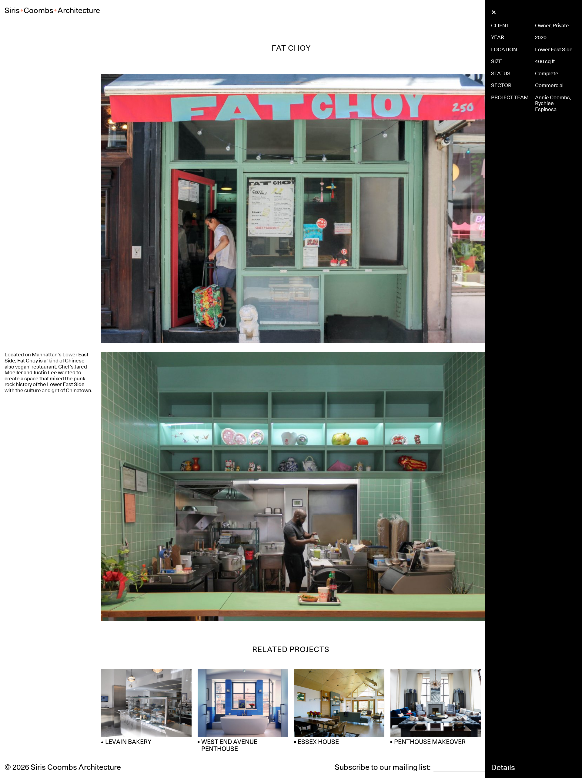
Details (503, 767)
